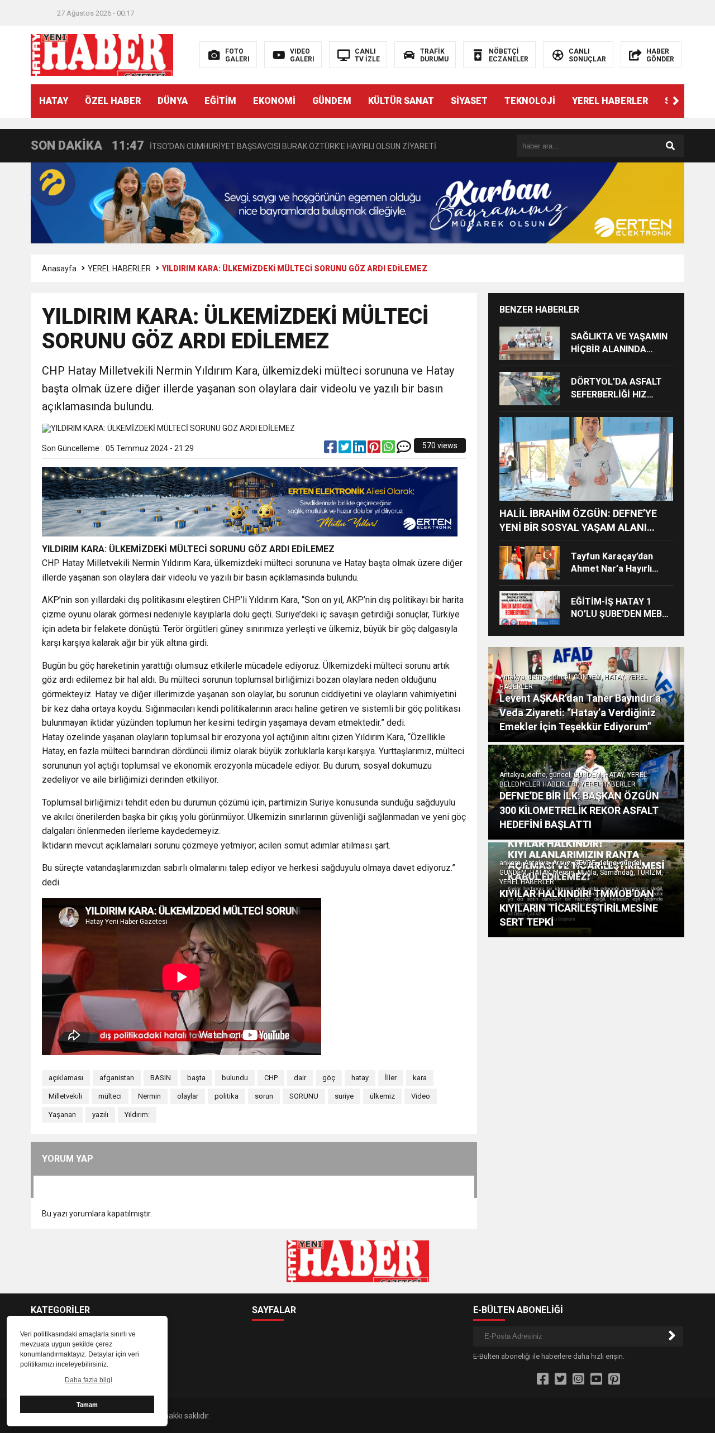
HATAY (53, 100)
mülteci (110, 1096)
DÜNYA (173, 100)
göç (328, 1077)
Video (420, 1096)
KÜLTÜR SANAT (401, 100)
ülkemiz (382, 1096)
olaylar (187, 1096)
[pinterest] (375, 449)
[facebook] (331, 449)
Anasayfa (59, 268)
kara (420, 1077)
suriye (344, 1096)
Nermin (149, 1096)
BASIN (160, 1077)
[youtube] (596, 1379)
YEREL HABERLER (610, 100)
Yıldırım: (137, 1114)
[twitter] (346, 449)
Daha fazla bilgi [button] (88, 1380)
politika (226, 1096)
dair (300, 1077)
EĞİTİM (220, 100)
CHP (271, 1077)
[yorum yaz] (404, 449)
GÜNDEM (331, 100)
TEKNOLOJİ (529, 100)
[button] (676, 101)
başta (196, 1077)
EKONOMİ (274, 100)
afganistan (116, 1077)
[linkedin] (360, 449)
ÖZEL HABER (113, 100)
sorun (264, 1096)
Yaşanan (62, 1114)
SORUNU (303, 1096)
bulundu (235, 1077)
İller (391, 1077)
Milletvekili (65, 1096)
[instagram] (578, 1379)
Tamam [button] (87, 1404)
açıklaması (66, 1077)
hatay (360, 1077)
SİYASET (469, 100)
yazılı (100, 1114)
